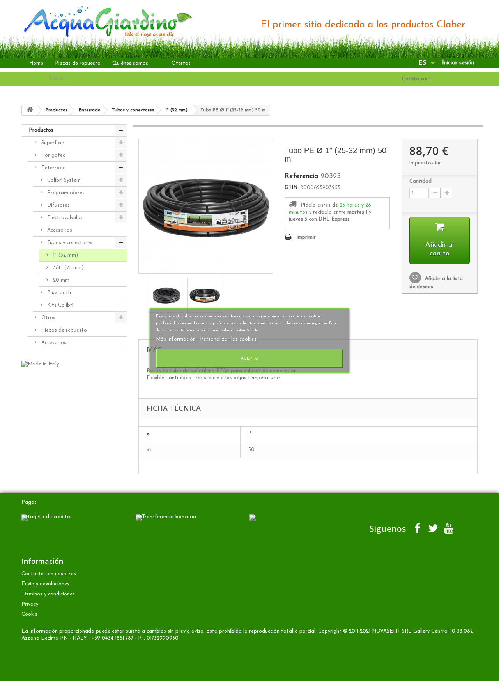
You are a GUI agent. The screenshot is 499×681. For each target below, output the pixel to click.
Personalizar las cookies (228, 339)
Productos (41, 130)
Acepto (249, 358)
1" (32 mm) (64, 255)
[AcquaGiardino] (102, 20)
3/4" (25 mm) (67, 267)
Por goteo (53, 155)
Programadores (65, 192)
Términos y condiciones (48, 594)
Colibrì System (63, 180)
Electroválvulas (64, 217)
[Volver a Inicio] (29, 110)
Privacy (29, 604)
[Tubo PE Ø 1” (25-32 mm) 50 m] (166, 295)
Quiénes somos (130, 63)
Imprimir (306, 237)
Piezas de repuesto (78, 63)
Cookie (29, 614)
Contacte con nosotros (48, 573)
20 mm (60, 280)
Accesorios (59, 230)
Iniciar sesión (458, 63)
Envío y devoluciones (45, 584)
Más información (176, 339)
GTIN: (292, 187)
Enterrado (53, 167)
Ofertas (181, 63)
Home (36, 63)
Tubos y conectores (69, 242)
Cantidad (420, 181)
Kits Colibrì (59, 305)
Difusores (58, 205)
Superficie (52, 142)
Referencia (301, 176)
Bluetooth (58, 292)
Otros (47, 317)
